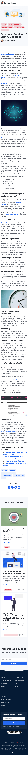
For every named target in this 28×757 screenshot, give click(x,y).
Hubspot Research (6, 223)
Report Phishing (6, 699)
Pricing (3, 677)
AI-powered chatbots (11, 214)
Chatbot (3, 138)
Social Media (5, 30)
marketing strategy (19, 475)
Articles (4, 24)
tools (3, 478)
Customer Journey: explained (14, 456)
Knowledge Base (6, 680)
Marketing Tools (19, 27)
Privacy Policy (19, 680)
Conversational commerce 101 (14, 461)
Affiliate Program (6, 702)
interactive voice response (9, 268)
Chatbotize (16, 380)
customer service (6, 475)
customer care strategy (8, 472)
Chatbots (4, 83)
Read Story (6, 542)
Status (3, 705)
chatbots (12, 470)
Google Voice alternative (8, 431)
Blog (16, 686)
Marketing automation (15, 24)
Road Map (4, 683)
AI (2, 470)
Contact (3, 696)
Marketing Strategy (7, 27)
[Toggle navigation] (26, 3)
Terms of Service (20, 677)
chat (6, 470)
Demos (3, 686)
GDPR (16, 683)
